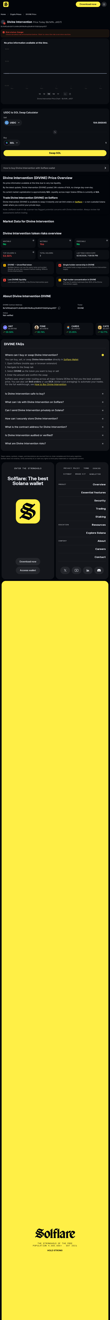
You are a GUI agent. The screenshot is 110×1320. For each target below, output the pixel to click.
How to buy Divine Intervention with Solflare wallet (29, 168)
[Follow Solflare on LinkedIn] (88, 570)
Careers (100, 549)
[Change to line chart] (65, 94)
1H (40, 94)
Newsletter (95, 474)
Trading (101, 509)
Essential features (93, 492)
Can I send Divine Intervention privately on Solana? (34, 410)
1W (49, 94)
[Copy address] (59, 308)
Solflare (78, 202)
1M (53, 94)
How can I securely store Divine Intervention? (31, 418)
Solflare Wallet (71, 359)
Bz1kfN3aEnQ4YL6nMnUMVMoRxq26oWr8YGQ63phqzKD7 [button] (24, 26)
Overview (99, 484)
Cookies (97, 468)
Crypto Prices (15, 14)
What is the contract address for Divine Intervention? (36, 426)
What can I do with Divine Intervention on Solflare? (34, 402)
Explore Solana (96, 533)
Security (100, 500)
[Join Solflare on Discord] (99, 570)
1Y (58, 94)
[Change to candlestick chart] (70, 94)
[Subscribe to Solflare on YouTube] (76, 570)
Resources (99, 525)
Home (3, 14)
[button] (55, 33)
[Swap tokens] (55, 132)
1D (44, 94)
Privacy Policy (72, 468)
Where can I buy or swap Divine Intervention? (31, 355)
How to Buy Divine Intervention (50, 384)
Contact (100, 557)
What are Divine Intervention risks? (25, 443)
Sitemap (67, 474)
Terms (86, 468)
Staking (101, 517)
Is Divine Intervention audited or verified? (29, 435)
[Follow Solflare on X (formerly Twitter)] (65, 570)
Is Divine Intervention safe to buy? (25, 393)
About (102, 541)
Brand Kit (80, 474)
